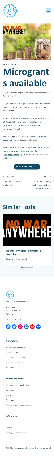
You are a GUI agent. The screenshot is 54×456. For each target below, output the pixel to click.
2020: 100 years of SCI (15, 363)
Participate (10, 400)
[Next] (47, 240)
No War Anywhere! (11, 65)
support (11, 259)
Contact (9, 428)
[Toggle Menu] (48, 10)
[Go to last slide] (7, 240)
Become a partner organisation (19, 405)
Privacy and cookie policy (16, 433)
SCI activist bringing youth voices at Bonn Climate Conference (41, 183)
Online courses (12, 352)
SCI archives (11, 368)
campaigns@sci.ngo (13, 154)
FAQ (7, 423)
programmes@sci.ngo (19, 151)
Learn (8, 395)
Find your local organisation (17, 385)
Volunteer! (10, 390)
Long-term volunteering (15, 358)
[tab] (22, 267)
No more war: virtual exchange (12, 181)
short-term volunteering (16, 347)
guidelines (7, 158)
